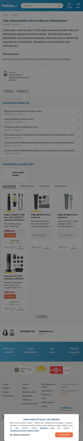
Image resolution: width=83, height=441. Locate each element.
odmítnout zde (47, 428)
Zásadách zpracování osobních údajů (24, 430)
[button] (20, 435)
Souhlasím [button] (64, 435)
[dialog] (41, 427)
